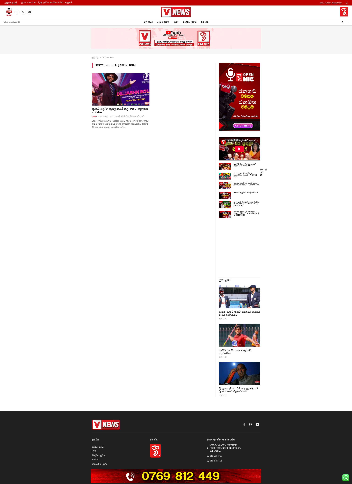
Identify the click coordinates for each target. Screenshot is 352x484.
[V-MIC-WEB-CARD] (239, 97)
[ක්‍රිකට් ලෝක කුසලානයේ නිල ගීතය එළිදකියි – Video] (120, 89)
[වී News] (176, 12)
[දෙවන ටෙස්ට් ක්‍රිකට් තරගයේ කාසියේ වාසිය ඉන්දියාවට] (239, 296)
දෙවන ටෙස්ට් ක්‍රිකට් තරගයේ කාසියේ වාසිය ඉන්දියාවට (239, 313)
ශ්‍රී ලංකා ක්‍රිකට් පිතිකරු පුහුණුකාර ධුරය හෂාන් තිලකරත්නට (238, 390)
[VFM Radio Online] (8, 12)
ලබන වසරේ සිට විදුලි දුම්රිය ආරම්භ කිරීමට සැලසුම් (46, 3)
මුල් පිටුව (148, 22)
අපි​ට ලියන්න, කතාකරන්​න (331, 3)
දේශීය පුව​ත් (163, 22)
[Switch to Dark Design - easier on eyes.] (346, 3)
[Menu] (346, 22)
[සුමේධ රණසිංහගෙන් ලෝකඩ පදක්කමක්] (239, 335)
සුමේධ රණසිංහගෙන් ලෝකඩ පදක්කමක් (235, 352)
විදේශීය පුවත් (189, 22)
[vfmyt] (176, 38)
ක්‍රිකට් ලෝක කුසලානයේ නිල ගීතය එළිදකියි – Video (120, 110)
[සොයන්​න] (342, 22)
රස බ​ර (204, 22)
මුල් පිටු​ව (95, 57)
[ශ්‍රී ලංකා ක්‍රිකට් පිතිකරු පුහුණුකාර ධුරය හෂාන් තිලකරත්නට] (239, 373)
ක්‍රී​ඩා (176, 22)
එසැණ (94, 116)
